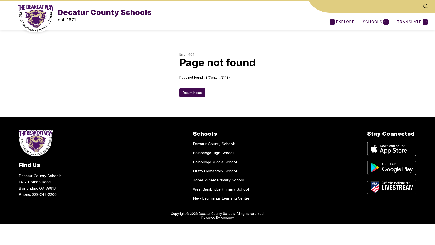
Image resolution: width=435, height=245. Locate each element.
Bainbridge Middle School (215, 162)
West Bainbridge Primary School (221, 189)
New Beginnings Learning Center (221, 198)
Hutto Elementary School (215, 171)
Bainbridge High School (213, 153)
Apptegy (227, 217)
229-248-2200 (44, 194)
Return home (192, 93)
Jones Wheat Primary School (218, 180)
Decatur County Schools (214, 144)
